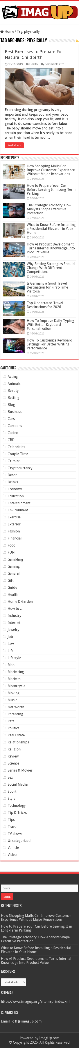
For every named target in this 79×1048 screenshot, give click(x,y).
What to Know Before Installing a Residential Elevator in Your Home (51, 229)
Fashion (14, 531)
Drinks (13, 482)
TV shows (15, 834)
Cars (11, 419)
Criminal (15, 461)
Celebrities (16, 447)
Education (16, 496)
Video (12, 855)
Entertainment (19, 503)
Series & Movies (20, 770)
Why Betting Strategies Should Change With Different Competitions (51, 268)
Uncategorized (19, 841)
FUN (11, 552)
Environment (18, 510)
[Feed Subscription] (77, 41)
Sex (10, 777)
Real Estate (16, 735)
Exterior (14, 524)
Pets (11, 721)
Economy (15, 489)
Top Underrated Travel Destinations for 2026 (45, 305)
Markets (14, 679)
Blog (11, 405)
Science (13, 763)
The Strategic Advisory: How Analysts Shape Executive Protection (49, 209)
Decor (12, 475)
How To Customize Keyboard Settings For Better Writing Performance (49, 344)
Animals (14, 383)
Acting (13, 376)
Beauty (13, 391)
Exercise (14, 517)
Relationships (18, 742)
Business (15, 412)
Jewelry (13, 630)
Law (11, 644)
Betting (13, 398)
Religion (14, 749)
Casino (13, 433)
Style (11, 798)
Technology (17, 805)
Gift (11, 580)
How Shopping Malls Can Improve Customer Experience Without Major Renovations (51, 170)
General (14, 573)
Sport (12, 791)
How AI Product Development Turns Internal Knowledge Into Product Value (51, 248)
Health (33, 64)
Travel (13, 827)
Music (12, 700)
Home (9, 31)
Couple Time (18, 454)
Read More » (14, 145)
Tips (11, 819)
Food (12, 545)
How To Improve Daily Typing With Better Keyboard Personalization (50, 325)
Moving (14, 693)
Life (11, 651)
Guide (12, 587)
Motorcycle (16, 686)
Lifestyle (14, 658)
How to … (15, 609)
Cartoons (15, 426)
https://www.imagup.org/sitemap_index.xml (35, 1001)
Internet (14, 623)
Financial (15, 538)
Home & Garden (20, 601)
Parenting (15, 714)
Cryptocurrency (20, 468)
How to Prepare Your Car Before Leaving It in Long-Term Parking (51, 189)
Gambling (15, 559)
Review (13, 756)
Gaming (14, 566)
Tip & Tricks (17, 812)
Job (10, 637)
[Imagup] (39, 11)
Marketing (16, 672)
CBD (11, 440)
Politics (13, 728)
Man (11, 665)
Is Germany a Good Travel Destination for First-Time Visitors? (47, 287)
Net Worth (16, 707)
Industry (14, 616)
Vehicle (13, 848)
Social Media (18, 784)
